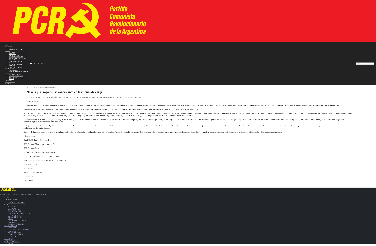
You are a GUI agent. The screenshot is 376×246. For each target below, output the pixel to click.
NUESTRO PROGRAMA (16, 49)
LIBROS (11, 79)
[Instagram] (35, 63)
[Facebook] (31, 63)
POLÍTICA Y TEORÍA (15, 74)
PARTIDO (12, 65)
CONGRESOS (13, 77)
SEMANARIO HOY (9, 68)
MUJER (11, 62)
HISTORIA (12, 48)
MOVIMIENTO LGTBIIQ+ (16, 64)
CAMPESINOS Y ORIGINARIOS (18, 58)
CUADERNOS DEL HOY (16, 76)
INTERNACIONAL (14, 55)
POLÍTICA (12, 52)
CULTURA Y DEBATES (15, 67)
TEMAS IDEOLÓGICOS (15, 61)
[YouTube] (42, 63)
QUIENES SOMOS (9, 46)
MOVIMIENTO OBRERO (16, 57)
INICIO (6, 45)
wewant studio (41, 194)
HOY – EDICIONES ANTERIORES (18, 71)
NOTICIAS (7, 51)
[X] (38, 63)
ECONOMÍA (12, 54)
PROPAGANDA (8, 80)
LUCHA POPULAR (14, 60)
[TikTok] (46, 63)
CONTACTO (8, 83)
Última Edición (13, 70)
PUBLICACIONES (9, 73)
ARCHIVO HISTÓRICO (10, 81)
